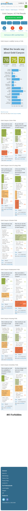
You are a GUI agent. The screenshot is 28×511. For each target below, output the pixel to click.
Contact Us (4, 483)
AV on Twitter (3, 499)
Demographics (16, 22)
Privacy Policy (5, 480)
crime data (8, 160)
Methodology (5, 475)
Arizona (7, 9)
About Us (4, 473)
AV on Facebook (7, 499)
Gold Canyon (14, 9)
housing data (9, 359)
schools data (9, 264)
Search (2, 9)
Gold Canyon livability (16, 113)
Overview (3, 22)
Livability (20, 3)
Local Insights (5, 488)
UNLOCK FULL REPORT (15, 17)
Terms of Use (5, 478)
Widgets (4, 490)
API (3, 493)
